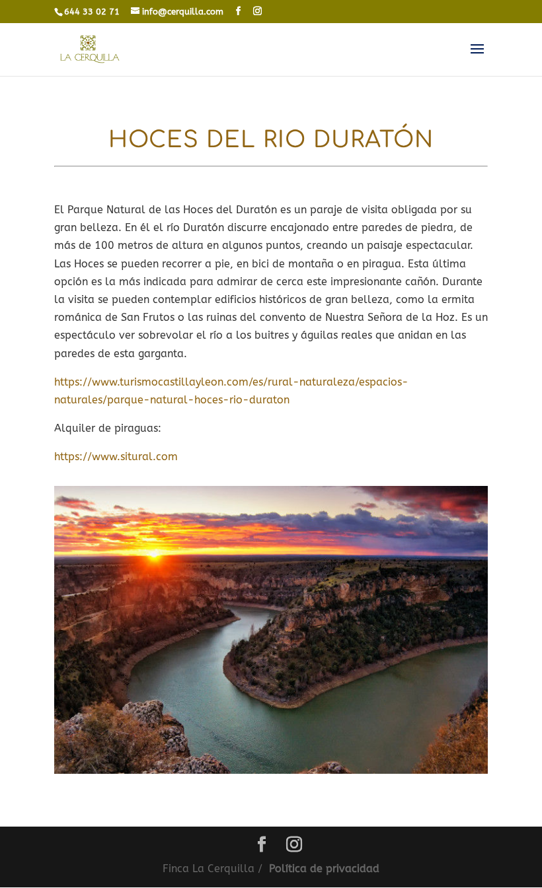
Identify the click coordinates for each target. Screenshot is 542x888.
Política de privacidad (324, 868)
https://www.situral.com (116, 456)
